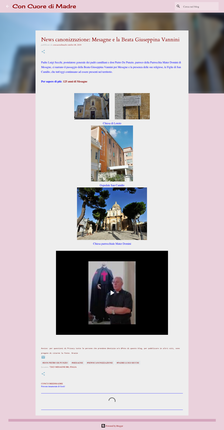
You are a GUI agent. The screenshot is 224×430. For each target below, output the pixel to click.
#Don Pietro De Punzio (55, 362)
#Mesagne (77, 362)
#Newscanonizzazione (100, 362)
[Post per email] (43, 358)
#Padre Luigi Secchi (128, 362)
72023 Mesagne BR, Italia (63, 366)
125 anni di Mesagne (75, 81)
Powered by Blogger (114, 425)
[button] (43, 52)
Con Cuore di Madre (44, 6)
